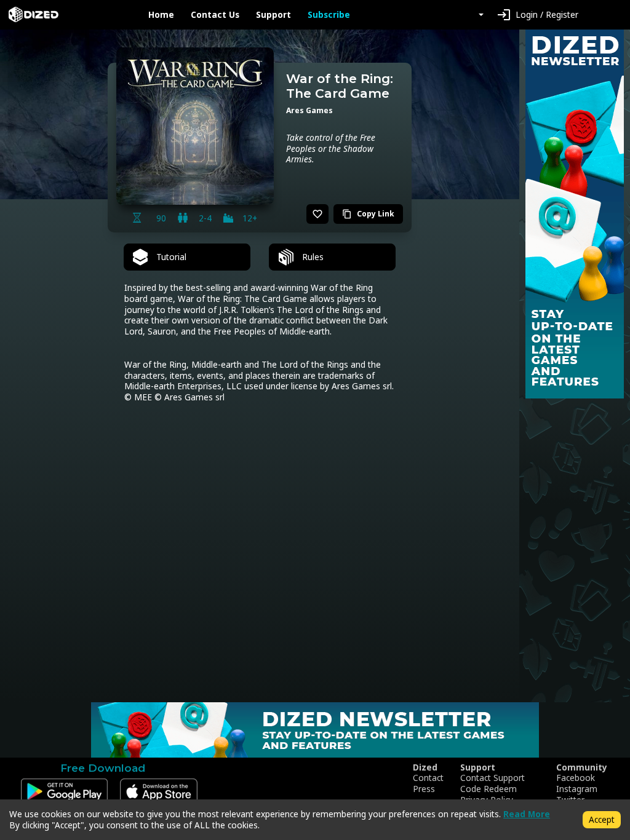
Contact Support (492, 777)
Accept (602, 819)
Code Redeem (488, 788)
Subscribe (329, 14)
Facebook (575, 777)
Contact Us (215, 14)
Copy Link (368, 213)
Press (424, 788)
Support (273, 14)
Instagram (576, 788)
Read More (526, 814)
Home (161, 14)
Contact (428, 777)
